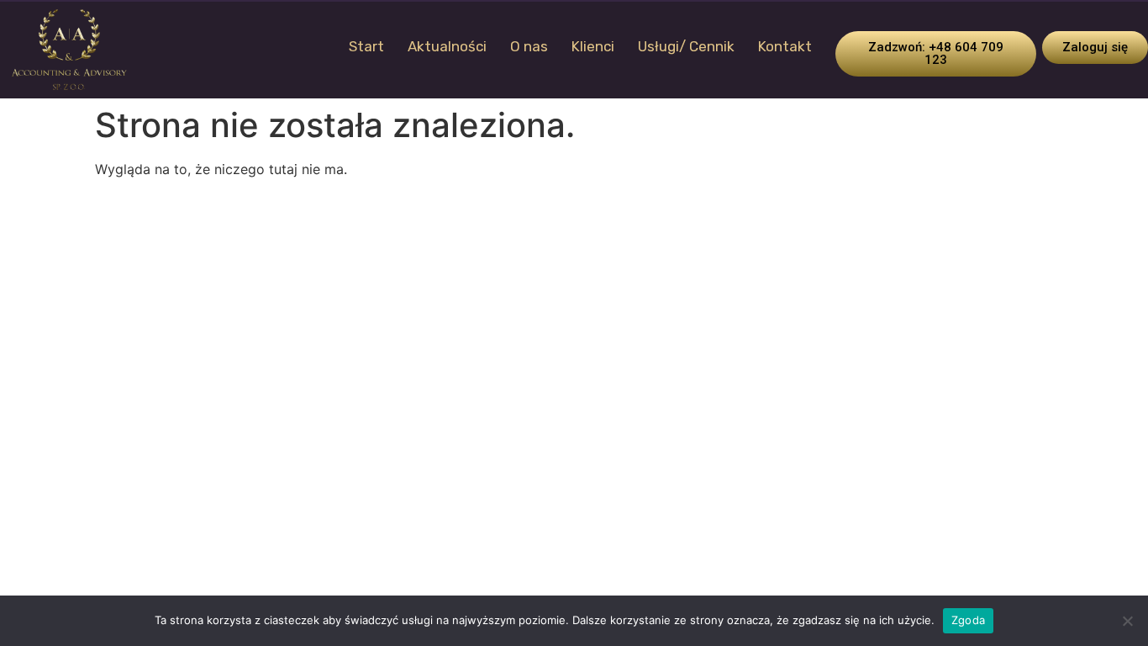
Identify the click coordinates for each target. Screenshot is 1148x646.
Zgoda (968, 620)
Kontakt (785, 46)
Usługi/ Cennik (686, 46)
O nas (529, 46)
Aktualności (447, 46)
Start (366, 46)
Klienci (592, 46)
